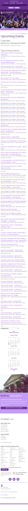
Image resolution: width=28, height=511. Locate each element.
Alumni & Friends (4, 429)
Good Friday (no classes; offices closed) (13, 191)
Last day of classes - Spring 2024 (11, 301)
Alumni (2, 455)
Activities (2, 451)
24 (19, 342)
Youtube (14, 479)
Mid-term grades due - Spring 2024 (12, 66)
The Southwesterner (22, 451)
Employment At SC (4, 462)
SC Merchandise (13, 463)
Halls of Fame (3, 465)
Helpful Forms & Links (14, 449)
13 (12, 341)
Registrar (11, 462)
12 (10, 341)
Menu (25, 12)
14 (13, 341)
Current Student (4, 426)
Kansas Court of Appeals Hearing (11, 213)
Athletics (2, 459)
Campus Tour (3, 460)
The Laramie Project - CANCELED (11, 270)
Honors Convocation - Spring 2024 (11, 250)
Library (11, 452)
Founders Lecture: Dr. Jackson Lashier (12, 260)
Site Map (2, 436)
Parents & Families (5, 431)
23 (17, 342)
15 (15, 341)
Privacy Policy (4, 439)
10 (8, 352)
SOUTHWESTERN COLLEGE (9, 497)
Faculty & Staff (4, 428)
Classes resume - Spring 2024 (10, 137)
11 (8, 341)
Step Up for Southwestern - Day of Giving (13, 141)
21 (13, 342)
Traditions (20, 452)
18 (8, 342)
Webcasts (20, 460)
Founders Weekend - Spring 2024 (11, 256)
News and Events (14, 33)
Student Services (21, 449)
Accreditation (3, 437)
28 (15, 354)
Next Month (13, 369)
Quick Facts (12, 459)
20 (12, 342)
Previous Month (14, 332)
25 (10, 354)
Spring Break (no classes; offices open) (13, 103)
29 (17, 354)
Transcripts (21, 454)
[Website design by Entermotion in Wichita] (15, 497)
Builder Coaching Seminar (9, 209)
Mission (11, 454)
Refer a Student (12, 460)
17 (8, 353)
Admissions (3, 454)
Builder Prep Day (6, 205)
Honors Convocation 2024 (9, 244)
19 (10, 342)
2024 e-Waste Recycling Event (10, 174)
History (11, 451)
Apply (11, 7)
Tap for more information (7, 29)
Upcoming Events (23, 33)
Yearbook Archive (22, 461)
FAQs (2, 463)
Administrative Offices (5, 452)
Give (17, 7)
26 (12, 354)
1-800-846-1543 (14, 1)
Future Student (4, 424)
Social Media (12, 465)
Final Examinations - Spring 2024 (11, 313)
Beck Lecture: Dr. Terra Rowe (10, 78)
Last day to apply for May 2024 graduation (14, 201)
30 (19, 354)
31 (8, 356)
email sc (4, 469)
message (9, 491)
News (11, 455)
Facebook (10, 479)
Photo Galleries (12, 457)
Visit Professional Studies (6, 442)
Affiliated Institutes (4, 457)
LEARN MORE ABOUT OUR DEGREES (13, 407)
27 (13, 354)
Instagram (18, 479)
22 (15, 342)
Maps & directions (13, 491)
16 (17, 341)
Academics (3, 449)
